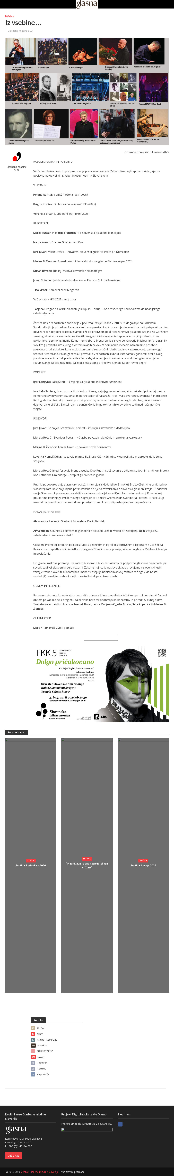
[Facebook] (120, 1124)
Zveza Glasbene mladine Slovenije (39, 1171)
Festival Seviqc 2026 (143, 865)
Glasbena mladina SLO (20, 30)
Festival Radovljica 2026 (31, 865)
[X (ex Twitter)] (126, 1124)
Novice (9, 15)
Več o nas (13, 1155)
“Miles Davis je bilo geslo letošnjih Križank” (87, 865)
